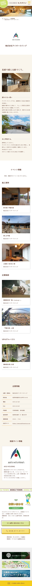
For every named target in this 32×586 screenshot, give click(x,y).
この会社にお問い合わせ (18, 583)
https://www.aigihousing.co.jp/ (21, 423)
